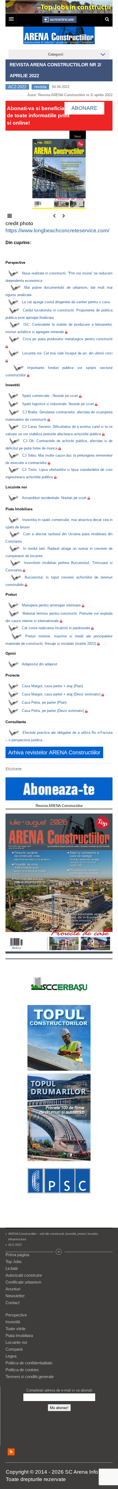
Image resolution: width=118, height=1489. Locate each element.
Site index (59, 1252)
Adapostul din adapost (39, 664)
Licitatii (11, 1268)
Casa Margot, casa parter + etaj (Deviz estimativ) (61, 694)
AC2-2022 (17, 86)
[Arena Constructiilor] (59, 37)
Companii (14, 1349)
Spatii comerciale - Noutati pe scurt (50, 396)
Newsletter (15, 1295)
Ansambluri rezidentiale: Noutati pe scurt (54, 498)
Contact (12, 1302)
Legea (10, 1356)
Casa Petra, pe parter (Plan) (44, 702)
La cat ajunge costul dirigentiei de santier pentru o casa (66, 302)
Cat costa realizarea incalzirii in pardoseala (56, 628)
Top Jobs (13, 1261)
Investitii (12, 1321)
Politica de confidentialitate (28, 1363)
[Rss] (11, 1451)
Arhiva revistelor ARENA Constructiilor (54, 752)
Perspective (16, 1315)
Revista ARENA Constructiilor (59, 806)
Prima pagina (17, 1254)
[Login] (59, 19)
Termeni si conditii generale (29, 1376)
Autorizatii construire (23, 1275)
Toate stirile (15, 1328)
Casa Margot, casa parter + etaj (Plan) (52, 686)
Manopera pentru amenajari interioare (51, 605)
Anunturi (12, 1289)
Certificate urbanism (23, 1282)
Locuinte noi (16, 1342)
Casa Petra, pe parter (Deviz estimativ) (53, 711)
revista (40, 86)
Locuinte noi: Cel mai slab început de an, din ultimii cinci (67, 353)
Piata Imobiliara (19, 1335)
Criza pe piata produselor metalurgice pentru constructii (68, 339)
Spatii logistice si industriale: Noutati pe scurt (58, 404)
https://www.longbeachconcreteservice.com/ (57, 230)
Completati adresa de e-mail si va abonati (59, 1390)
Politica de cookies (22, 1369)
